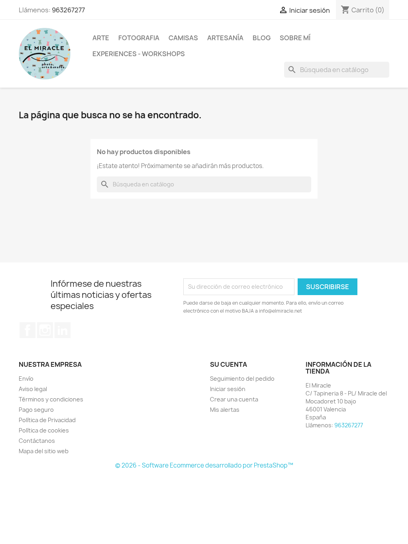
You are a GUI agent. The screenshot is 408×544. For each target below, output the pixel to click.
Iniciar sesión (227, 389)
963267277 (68, 10)
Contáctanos (37, 440)
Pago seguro (36, 409)
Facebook (27, 330)
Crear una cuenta (234, 399)
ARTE (100, 37)
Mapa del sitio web (44, 451)
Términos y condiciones (51, 399)
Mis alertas (224, 409)
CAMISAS (183, 37)
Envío (26, 378)
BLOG (262, 37)
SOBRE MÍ (295, 37)
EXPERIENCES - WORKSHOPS (138, 53)
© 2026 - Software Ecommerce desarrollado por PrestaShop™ (204, 465)
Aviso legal (33, 389)
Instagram (45, 330)
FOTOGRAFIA (138, 37)
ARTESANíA (225, 37)
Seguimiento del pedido (242, 378)
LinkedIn (63, 330)
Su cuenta (228, 364)
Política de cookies (44, 430)
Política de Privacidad (47, 420)
